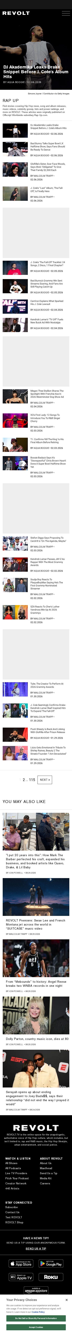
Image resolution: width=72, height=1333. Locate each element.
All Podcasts (13, 1168)
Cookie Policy (38, 1312)
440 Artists (12, 1188)
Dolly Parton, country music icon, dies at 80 (37, 1039)
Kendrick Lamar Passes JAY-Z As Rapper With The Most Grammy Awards (47, 562)
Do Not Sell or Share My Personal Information (36, 1318)
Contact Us (12, 1212)
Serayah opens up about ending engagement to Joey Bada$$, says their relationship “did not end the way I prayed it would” (37, 1098)
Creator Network (15, 1183)
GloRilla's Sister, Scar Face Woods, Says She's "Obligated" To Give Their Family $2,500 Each (47, 166)
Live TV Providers (16, 1173)
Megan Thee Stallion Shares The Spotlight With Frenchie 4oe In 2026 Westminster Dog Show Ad (47, 393)
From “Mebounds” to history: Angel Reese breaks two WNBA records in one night (36, 984)
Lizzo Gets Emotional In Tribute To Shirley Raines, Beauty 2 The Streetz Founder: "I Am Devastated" (48, 750)
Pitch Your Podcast (17, 1178)
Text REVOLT (13, 1217)
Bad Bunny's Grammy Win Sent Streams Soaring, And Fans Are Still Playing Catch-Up (46, 283)
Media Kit (46, 1178)
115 (32, 780)
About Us (46, 1163)
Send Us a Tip (48, 1173)
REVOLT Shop (14, 1222)
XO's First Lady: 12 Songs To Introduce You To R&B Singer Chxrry (45, 418)
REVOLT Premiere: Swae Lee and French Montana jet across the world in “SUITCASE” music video (35, 924)
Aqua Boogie (16, 82)
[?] (15, 131)
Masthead (46, 1168)
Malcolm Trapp (43, 175)
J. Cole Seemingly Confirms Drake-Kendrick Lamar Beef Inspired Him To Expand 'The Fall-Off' (48, 708)
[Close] (66, 1300)
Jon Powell (16, 872)
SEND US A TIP (36, 1248)
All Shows (11, 1163)
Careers (45, 1183)
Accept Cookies (36, 1327)
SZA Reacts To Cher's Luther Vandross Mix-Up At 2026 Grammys (44, 609)
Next (44, 780)
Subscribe (11, 1207)
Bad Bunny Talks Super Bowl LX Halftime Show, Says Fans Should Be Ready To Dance (47, 146)
